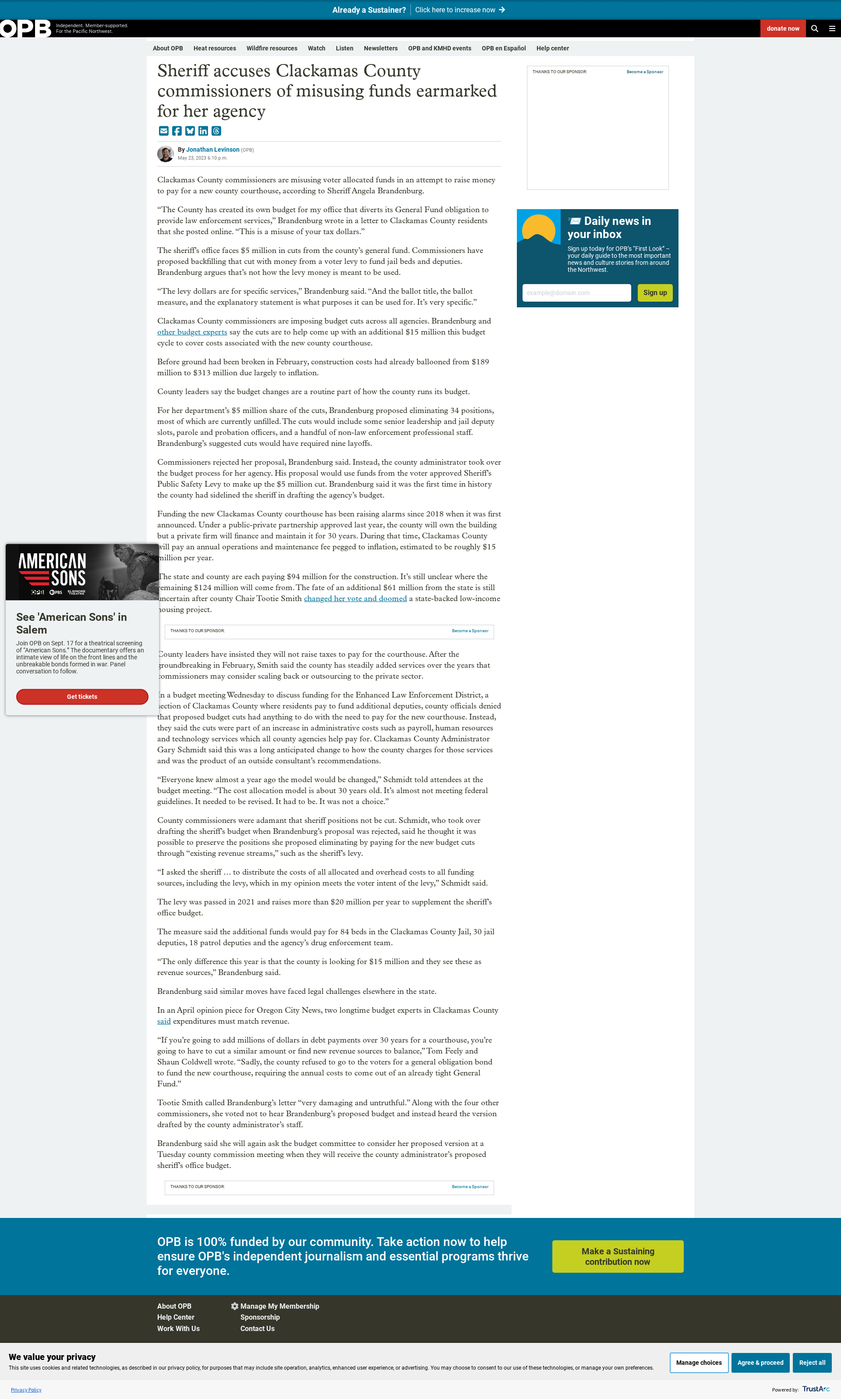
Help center (553, 48)
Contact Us (257, 1328)
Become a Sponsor (470, 630)
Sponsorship (260, 1317)
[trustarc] (815, 1390)
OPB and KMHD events (439, 48)
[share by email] (163, 131)
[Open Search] (814, 28)
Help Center (175, 1317)
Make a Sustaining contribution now (618, 1256)
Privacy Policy (26, 1389)
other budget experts (192, 332)
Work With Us (178, 1328)
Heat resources (215, 48)
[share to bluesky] (190, 131)
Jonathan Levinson (213, 149)
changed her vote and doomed (355, 598)
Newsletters (381, 48)
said (164, 1021)
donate (783, 28)
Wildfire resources (272, 48)
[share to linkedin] (203, 131)
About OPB (168, 48)
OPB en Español (504, 48)
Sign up (655, 292)
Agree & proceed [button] (761, 1362)
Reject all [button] (812, 1362)
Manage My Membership (279, 1306)
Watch (316, 48)
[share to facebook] (177, 131)
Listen (344, 48)
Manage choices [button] (699, 1362)
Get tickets (82, 697)
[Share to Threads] (216, 131)
